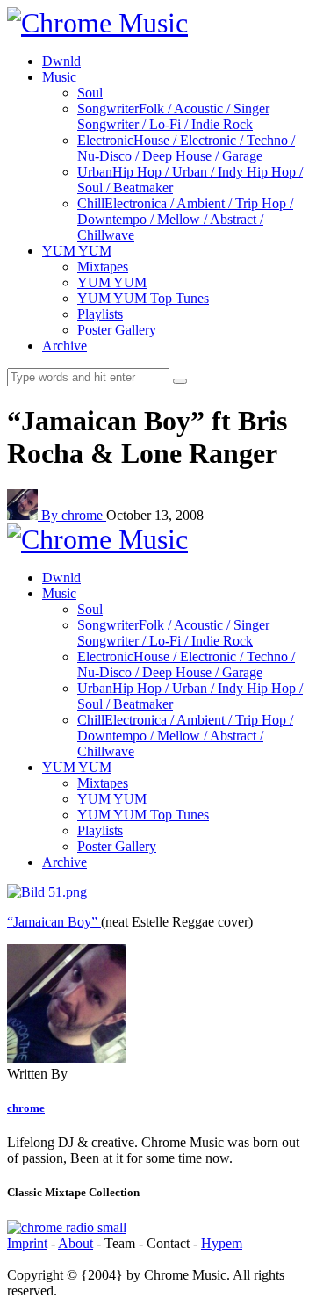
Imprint (27, 1243)
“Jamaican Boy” (54, 921)
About (75, 1243)
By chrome (73, 515)
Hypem (221, 1243)
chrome (26, 1108)
